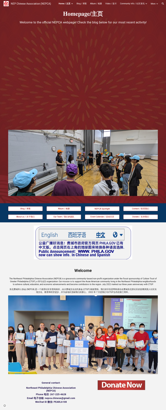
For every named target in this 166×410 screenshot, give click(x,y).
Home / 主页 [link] (64, 3)
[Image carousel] (83, 163)
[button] (163, 4)
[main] (83, 17)
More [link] (153, 3)
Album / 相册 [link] (96, 3)
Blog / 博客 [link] (82, 3)
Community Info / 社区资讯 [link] (132, 3)
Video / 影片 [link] (111, 3)
